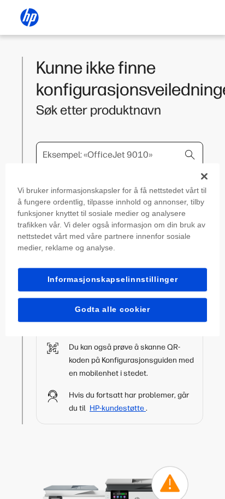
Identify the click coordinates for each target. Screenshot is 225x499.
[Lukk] (204, 176)
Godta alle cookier (112, 309)
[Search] (190, 155)
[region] (112, 249)
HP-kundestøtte (118, 408)
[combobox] (119, 155)
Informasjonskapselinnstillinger (113, 279)
